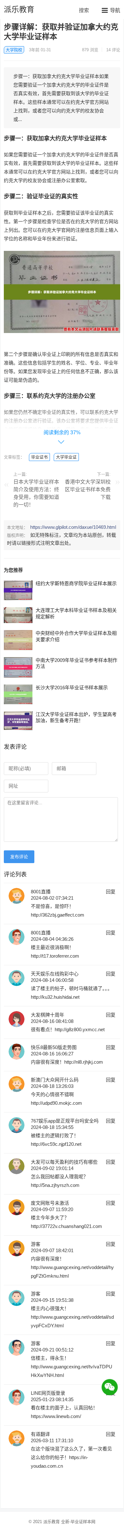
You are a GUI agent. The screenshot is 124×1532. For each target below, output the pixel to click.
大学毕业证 (66, 457)
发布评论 (19, 856)
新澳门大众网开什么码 (55, 1079)
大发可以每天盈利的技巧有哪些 (64, 1162)
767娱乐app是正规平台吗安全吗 (65, 1121)
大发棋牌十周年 (47, 1015)
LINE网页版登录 (48, 1393)
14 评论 (113, 49)
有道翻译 (40, 1434)
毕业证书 (39, 457)
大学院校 (14, 49)
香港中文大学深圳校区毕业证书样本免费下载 (88, 489)
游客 (35, 1244)
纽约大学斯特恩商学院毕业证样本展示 (76, 583)
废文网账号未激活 (50, 1203)
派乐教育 (19, 9)
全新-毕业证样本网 (78, 1521)
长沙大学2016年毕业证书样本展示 (72, 687)
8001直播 (41, 891)
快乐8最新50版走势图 (54, 1047)
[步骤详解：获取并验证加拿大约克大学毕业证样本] (62, 337)
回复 (110, 891)
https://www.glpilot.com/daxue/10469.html (73, 527)
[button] (111, 10)
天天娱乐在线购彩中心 (55, 973)
